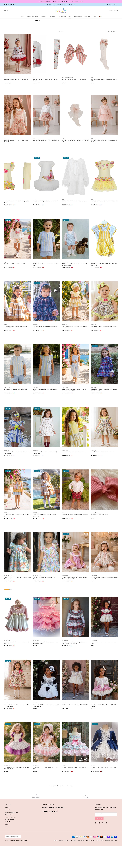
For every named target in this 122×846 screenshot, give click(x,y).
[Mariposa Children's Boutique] (61, 10)
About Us (7, 807)
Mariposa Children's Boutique (13, 840)
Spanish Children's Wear (32, 16)
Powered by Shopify (24, 840)
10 (67, 786)
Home (22, 16)
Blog (6, 826)
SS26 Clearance (78, 16)
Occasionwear (62, 16)
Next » (71, 786)
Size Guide (7, 822)
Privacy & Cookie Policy (10, 817)
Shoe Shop (87, 16)
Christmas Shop (52, 16)
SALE (100, 16)
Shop (70, 16)
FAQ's (6, 824)
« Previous (51, 786)
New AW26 (43, 16)
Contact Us (7, 810)
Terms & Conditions (9, 819)
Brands (94, 16)
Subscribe (99, 818)
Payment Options (9, 814)
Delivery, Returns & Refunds (11, 812)
